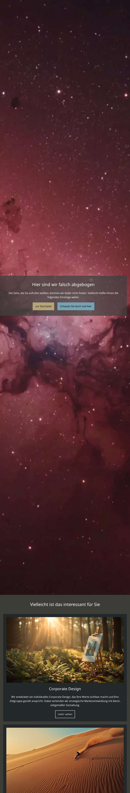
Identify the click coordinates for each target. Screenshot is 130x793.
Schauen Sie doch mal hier (76, 306)
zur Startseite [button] (43, 306)
